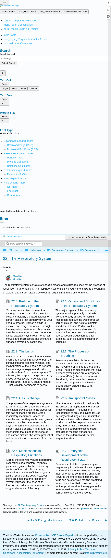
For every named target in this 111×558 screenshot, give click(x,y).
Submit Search (8, 63)
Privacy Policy (76, 549)
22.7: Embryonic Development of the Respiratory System (74, 455)
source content (100, 508)
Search (7, 244)
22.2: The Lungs (22, 351)
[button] (12, 191)
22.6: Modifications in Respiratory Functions (26, 453)
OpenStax (17, 276)
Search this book (7, 54)
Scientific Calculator (18, 166)
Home (16, 250)
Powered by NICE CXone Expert (54, 535)
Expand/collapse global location (106, 249)
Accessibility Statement (30, 553)
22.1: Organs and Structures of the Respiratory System (80, 304)
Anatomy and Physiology (63, 250)
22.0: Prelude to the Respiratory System (25, 304)
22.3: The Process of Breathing (75, 354)
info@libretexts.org (96, 553)
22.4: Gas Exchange (25, 398)
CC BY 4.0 (23, 508)
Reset (4, 84)
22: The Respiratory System (31, 505)
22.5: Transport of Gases (78, 398)
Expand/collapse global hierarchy (6, 250)
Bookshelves (35, 250)
